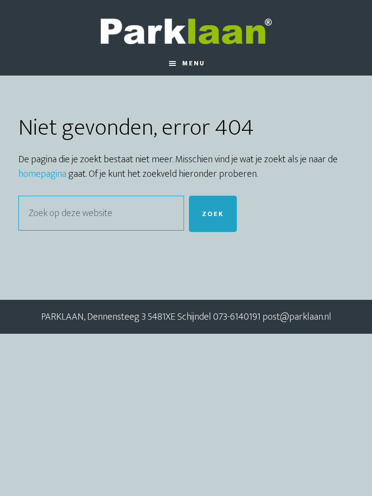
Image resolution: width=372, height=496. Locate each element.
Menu (193, 63)
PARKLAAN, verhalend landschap (185, 25)
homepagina (42, 174)
